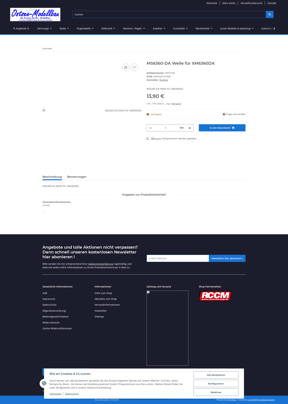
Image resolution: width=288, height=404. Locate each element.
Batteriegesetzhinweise (55, 316)
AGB (44, 293)
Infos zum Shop (103, 293)
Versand (176, 103)
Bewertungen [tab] (76, 176)
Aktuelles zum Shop (106, 298)
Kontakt (272, 3)
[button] (272, 29)
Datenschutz (72, 393)
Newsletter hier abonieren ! (227, 258)
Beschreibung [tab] (52, 176)
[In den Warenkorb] (45, 59)
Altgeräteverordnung (54, 310)
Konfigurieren (216, 383)
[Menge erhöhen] (189, 127)
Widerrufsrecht (51, 322)
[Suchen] (270, 14)
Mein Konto (228, 3)
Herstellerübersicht (251, 3)
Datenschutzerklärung (100, 263)
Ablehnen (216, 392)
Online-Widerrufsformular (57, 328)
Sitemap (99, 316)
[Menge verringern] (150, 127)
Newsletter (101, 310)
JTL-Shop (232, 399)
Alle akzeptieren (216, 374)
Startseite (211, 3)
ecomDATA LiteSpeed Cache (261, 399)
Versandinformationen (107, 304)
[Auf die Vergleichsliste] (125, 67)
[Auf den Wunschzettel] (134, 67)
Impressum (56, 393)
